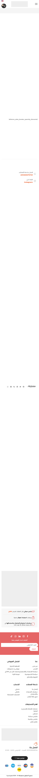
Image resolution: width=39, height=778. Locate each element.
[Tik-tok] (11, 636)
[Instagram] (24, 636)
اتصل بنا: (33, 747)
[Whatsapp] (15, 636)
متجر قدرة (10, 775)
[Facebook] (27, 636)
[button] (36, 4)
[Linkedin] (20, 636)
